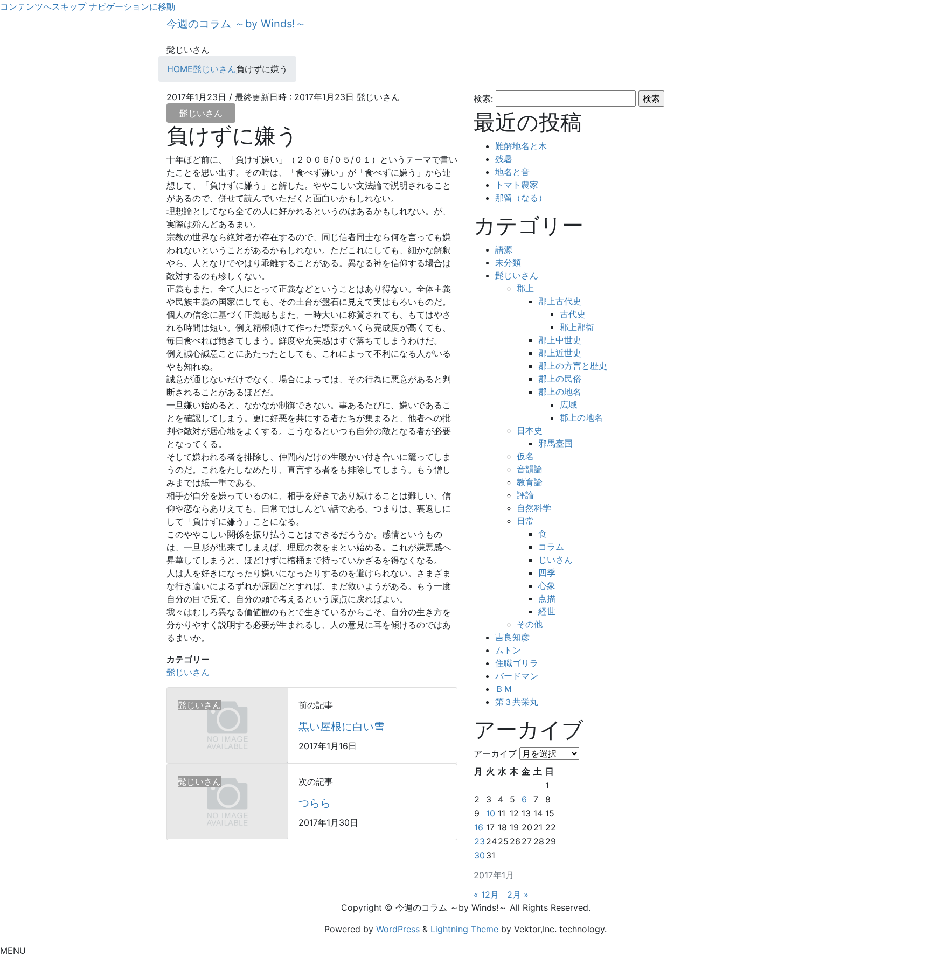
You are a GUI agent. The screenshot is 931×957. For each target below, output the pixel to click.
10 (490, 813)
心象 (546, 585)
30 (479, 855)
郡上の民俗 (559, 378)
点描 (546, 598)
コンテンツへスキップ (43, 6)
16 (478, 827)
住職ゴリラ (516, 663)
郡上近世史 (559, 352)
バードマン (516, 675)
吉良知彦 (512, 637)
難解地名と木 (521, 146)
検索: (483, 98)
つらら (314, 803)
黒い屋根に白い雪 (341, 726)
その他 (530, 624)
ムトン (508, 650)
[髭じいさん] (227, 724)
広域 (568, 404)
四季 (546, 572)
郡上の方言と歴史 (572, 365)
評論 (525, 495)
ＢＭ (503, 688)
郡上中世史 (559, 339)
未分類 (508, 262)
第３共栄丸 (516, 701)
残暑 (503, 158)
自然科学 (534, 507)
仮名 (525, 456)
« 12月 (486, 894)
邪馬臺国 (555, 443)
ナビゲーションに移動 (132, 6)
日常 (525, 520)
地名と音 (512, 171)
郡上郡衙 (577, 327)
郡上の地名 (559, 391)
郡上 (525, 288)
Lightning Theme (464, 929)
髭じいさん (201, 113)
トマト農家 (516, 184)
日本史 (530, 430)
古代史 (573, 314)
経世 (546, 611)
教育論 (530, 482)
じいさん (555, 559)
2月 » (518, 894)
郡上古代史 (559, 301)
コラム (551, 546)
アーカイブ (495, 753)
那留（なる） (521, 197)
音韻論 (530, 469)
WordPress (398, 929)
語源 (503, 249)
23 (479, 841)
